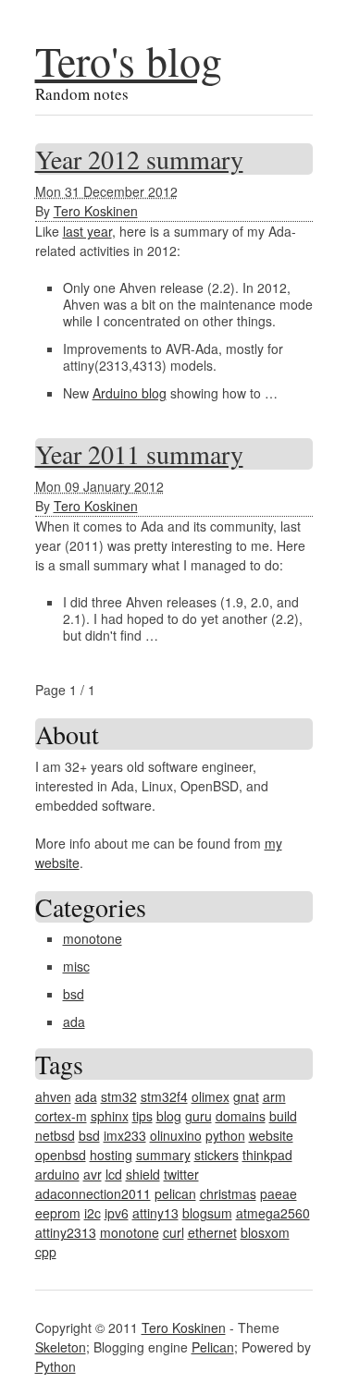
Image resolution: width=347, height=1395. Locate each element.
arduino (57, 1174)
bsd (73, 994)
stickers (216, 1154)
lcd (113, 1174)
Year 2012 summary (139, 159)
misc (76, 966)
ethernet (212, 1232)
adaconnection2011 (93, 1193)
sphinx (110, 1116)
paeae (278, 1193)
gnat (246, 1096)
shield (143, 1174)
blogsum (207, 1213)
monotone (92, 938)
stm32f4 (164, 1096)
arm (274, 1096)
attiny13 (155, 1213)
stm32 (119, 1096)
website (271, 1135)
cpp (45, 1251)
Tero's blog (128, 60)
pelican (175, 1193)
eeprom (58, 1213)
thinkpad (267, 1154)
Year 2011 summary (139, 453)
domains (241, 1116)
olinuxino (176, 1135)
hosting (111, 1154)
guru (198, 1116)
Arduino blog (130, 393)
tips (142, 1116)
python (225, 1135)
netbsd (55, 1135)
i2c (92, 1213)
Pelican (213, 1347)
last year (87, 231)
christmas (228, 1193)
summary (163, 1154)
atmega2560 (273, 1213)
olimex (210, 1096)
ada (74, 1021)
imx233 (125, 1135)
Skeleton (60, 1347)
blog (168, 1116)
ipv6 (117, 1213)
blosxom (265, 1232)
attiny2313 (65, 1232)
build (283, 1116)
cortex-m (61, 1116)
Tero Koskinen (96, 211)
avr (92, 1174)
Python (55, 1366)
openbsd (60, 1154)
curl (173, 1232)
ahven (53, 1096)
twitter (181, 1174)
